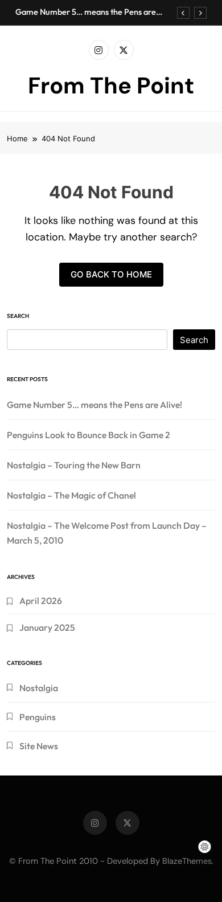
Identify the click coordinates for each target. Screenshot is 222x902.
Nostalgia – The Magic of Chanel (71, 495)
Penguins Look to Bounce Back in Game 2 (88, 434)
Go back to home (111, 274)
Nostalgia (38, 687)
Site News (38, 746)
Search (18, 316)
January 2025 (47, 627)
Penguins (37, 717)
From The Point (111, 85)
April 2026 (40, 600)
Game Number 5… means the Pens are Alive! (85, 12)
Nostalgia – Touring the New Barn (74, 465)
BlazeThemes (187, 861)
